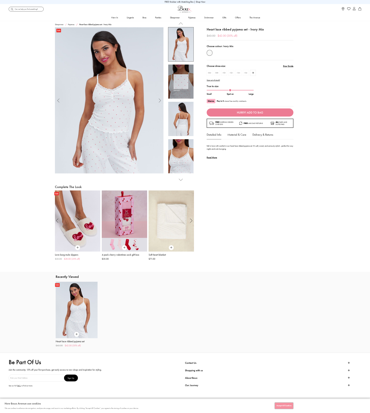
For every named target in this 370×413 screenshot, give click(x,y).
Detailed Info (214, 134)
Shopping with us (194, 370)
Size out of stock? (213, 80)
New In (114, 17)
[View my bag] (359, 10)
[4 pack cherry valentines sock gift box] (124, 221)
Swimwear (209, 17)
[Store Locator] (343, 10)
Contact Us (190, 362)
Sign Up (71, 378)
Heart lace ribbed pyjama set (70, 341)
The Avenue (254, 17)
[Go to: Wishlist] (348, 9)
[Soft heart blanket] (171, 221)
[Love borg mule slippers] (77, 221)
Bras (144, 17)
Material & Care (236, 134)
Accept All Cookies (284, 405)
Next (159, 100)
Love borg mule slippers (66, 254)
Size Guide (288, 66)
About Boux (191, 377)
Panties (158, 17)
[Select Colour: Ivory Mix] (209, 53)
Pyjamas (192, 17)
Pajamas (71, 24)
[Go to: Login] (354, 9)
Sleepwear (175, 17)
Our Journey (191, 385)
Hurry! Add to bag (250, 112)
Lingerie (130, 17)
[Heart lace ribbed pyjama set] (109, 100)
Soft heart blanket (157, 254)
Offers (238, 17)
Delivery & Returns (262, 134)
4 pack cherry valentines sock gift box (120, 254)
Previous (58, 100)
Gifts (224, 17)
